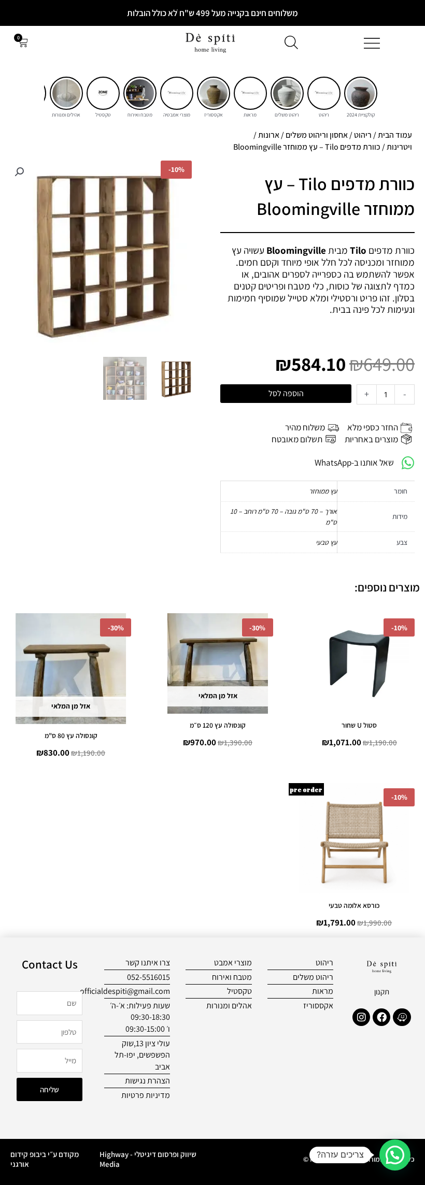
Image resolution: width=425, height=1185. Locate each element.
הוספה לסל (286, 393)
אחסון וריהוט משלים (317, 134)
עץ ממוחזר (323, 491)
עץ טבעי (326, 542)
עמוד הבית (395, 134)
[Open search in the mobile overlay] (291, 42)
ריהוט (363, 134)
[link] (360, 93)
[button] (19, 172)
